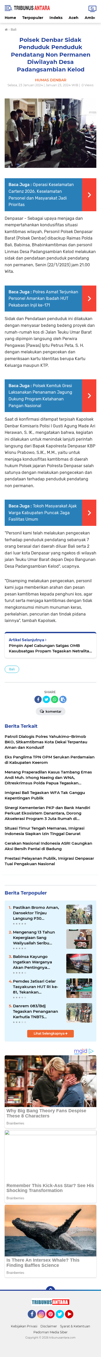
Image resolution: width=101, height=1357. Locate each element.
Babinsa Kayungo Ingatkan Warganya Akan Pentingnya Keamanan (32, 962)
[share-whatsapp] (54, 699)
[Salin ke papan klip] (63, 699)
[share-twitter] (46, 699)
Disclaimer (48, 1326)
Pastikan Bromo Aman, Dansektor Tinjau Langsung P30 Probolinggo (36, 913)
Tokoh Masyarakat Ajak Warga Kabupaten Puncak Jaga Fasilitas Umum (43, 513)
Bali (12, 669)
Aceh (73, 17)
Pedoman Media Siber (50, 1332)
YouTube (72, 1320)
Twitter (62, 1320)
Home (10, 17)
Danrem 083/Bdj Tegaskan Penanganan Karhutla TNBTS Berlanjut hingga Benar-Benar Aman (36, 1011)
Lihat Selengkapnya (49, 1033)
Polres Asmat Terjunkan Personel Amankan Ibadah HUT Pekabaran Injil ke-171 (43, 298)
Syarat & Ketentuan (75, 1326)
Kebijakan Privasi (24, 1326)
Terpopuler (32, 17)
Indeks (55, 17)
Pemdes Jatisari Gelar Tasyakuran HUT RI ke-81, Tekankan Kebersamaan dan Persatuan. (35, 987)
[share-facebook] (38, 699)
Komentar (53, 711)
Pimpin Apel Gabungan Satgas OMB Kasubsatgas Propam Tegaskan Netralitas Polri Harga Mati (50, 648)
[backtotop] (50, 1290)
